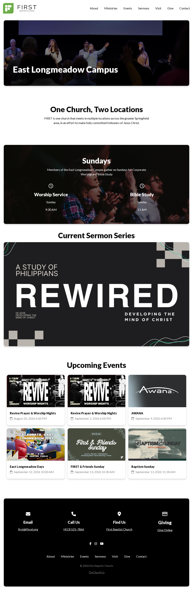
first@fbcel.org (28, 529)
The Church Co (96, 572)
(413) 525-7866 (74, 529)
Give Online (164, 530)
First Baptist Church (119, 529)
